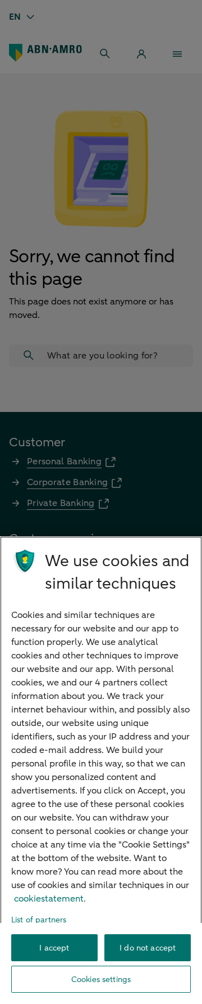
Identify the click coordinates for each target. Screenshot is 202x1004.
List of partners (38, 920)
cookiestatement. (50, 899)
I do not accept (148, 948)
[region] (101, 770)
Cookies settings (101, 979)
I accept (54, 948)
